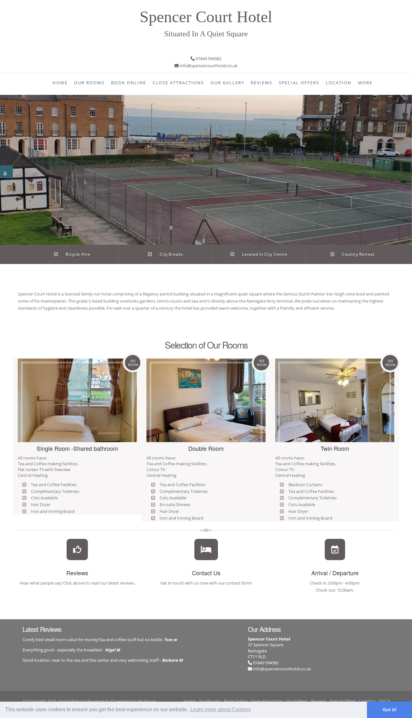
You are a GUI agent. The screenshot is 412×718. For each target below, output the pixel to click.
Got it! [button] (390, 709)
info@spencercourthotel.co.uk (282, 669)
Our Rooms (89, 83)
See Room (133, 363)
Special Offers (299, 83)
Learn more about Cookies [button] (220, 709)
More (365, 83)
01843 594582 (265, 663)
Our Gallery (227, 83)
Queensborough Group (133, 701)
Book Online (128, 83)
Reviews (261, 83)
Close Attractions (178, 83)
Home (60, 83)
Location (338, 83)
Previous (6, 164)
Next (406, 164)
